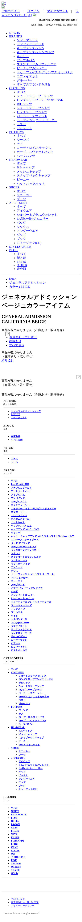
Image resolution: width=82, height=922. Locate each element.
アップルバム (26, 60)
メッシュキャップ (29, 171)
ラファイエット (27, 76)
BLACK (15, 831)
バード (14, 591)
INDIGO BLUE (19, 814)
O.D (13, 853)
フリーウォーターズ (21, 605)
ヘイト (14, 615)
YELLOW (16, 863)
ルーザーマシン (19, 639)
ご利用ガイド (11, 11)
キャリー (23, 56)
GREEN (15, 821)
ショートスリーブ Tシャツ (35, 96)
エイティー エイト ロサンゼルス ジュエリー (33, 508)
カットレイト (18, 522)
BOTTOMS (17, 706)
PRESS (21, 261)
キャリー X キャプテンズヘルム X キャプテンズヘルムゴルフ (42, 536)
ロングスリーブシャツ (32, 112)
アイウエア (24, 210)
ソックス (23, 226)
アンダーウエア (27, 230)
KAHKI (15, 837)
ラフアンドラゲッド (30, 44)
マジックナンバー (20, 622)
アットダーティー (20, 491)
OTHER (22, 265)
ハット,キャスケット (31, 183)
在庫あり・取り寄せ (23, 337)
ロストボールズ (19, 650)
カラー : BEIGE (19, 286)
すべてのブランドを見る (33, 84)
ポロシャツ (24, 104)
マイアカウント (57, 11)
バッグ (21, 222)
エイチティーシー (20, 505)
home (12, 279)
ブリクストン (18, 608)
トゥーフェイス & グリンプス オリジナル (45, 72)
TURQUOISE (18, 857)
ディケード (17, 567)
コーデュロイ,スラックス (34, 147)
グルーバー (24, 80)
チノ (20, 143)
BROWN (15, 824)
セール (14, 462)
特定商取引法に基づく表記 (25, 902)
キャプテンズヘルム (30, 48)
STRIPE (15, 850)
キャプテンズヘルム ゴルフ (35, 52)
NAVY (14, 834)
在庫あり (15, 341)
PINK (14, 860)
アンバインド (18, 498)
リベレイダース (19, 636)
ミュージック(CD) (29, 242)
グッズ (21, 234)
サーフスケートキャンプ (23, 546)
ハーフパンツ (26, 155)
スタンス (15, 553)
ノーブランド (18, 584)
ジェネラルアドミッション (27, 282)
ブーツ (21, 199)
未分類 (21, 268)
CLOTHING (17, 672)
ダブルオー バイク (20, 563)
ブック (21, 238)
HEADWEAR (18, 727)
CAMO (14, 847)
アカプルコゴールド (21, 487)
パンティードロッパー (22, 594)
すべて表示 (16, 345)
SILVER (15, 870)
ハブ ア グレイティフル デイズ (27, 588)
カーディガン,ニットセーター (37, 120)
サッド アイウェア (20, 543)
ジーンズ (23, 139)
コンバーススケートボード (25, 539)
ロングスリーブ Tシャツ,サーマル (40, 100)
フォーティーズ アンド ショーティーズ (31, 601)
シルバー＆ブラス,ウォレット (37, 214)
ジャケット (24, 128)
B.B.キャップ (26, 167)
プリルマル (17, 612)
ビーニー (23, 179)
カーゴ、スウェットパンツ (35, 151)
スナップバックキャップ (33, 175)
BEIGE (14, 844)
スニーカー (24, 195)
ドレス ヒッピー (19, 577)
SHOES (15, 748)
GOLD (14, 873)
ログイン (33, 11)
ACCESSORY (18, 758)
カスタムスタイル (20, 518)
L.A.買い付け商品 (20, 484)
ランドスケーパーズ (21, 633)
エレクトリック (19, 515)
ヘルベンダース (19, 619)
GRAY (14, 827)
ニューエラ (17, 581)
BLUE (14, 817)
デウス (14, 570)
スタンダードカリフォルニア (36, 64)
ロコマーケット (19, 646)
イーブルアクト (19, 501)
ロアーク (15, 643)
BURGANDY (17, 840)
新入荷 (21, 257)
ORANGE (16, 866)
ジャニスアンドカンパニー (25, 550)
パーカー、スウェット (32, 116)
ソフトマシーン (27, 40)
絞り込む (8, 360)
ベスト (21, 124)
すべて (21, 92)
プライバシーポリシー (22, 905)
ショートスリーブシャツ (33, 108)
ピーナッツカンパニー (32, 68)
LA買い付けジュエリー (32, 218)
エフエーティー (19, 512)
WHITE (15, 811)
